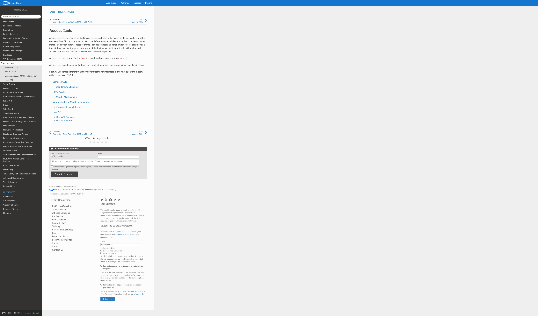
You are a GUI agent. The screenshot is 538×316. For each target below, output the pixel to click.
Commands (8, 197)
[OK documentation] (98, 142)
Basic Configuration (11, 47)
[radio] (54, 156)
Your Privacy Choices (62, 189)
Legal (115, 189)
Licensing (7, 213)
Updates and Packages (13, 51)
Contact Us (57, 250)
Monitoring (8, 170)
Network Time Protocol (13, 130)
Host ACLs (9, 80)
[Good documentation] (102, 142)
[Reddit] (110, 200)
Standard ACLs (11, 68)
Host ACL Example (65, 117)
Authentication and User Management (19, 155)
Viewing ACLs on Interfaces (69, 107)
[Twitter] (101, 200)
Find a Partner (59, 220)
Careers (56, 246)
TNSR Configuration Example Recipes (19, 174)
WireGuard (8, 109)
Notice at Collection (104, 189)
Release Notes (9, 186)
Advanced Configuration (13, 178)
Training (148, 3)
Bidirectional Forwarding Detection (18, 142)
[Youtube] (106, 200)
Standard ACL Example (67, 87)
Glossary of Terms (10, 205)
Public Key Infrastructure (14, 138)
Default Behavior (10, 34)
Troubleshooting (10, 182)
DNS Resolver (9, 126)
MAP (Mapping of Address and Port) (18, 117)
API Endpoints (9, 201)
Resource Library (60, 236)
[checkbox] (74, 156)
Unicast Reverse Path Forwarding (17, 146)
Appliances (111, 3)
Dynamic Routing (10, 88)
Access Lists (8, 63)
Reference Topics (10, 209)
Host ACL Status (64, 120)
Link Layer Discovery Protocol (16, 134)
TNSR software (66, 12)
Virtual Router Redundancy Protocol (18, 97)
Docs (52, 12)
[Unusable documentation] (90, 142)
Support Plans (59, 223)
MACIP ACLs (10, 72)
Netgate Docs (14, 3)
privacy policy (139, 294)
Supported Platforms (12, 26)
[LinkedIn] (115, 200)
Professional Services (62, 230)
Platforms (124, 3)
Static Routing (9, 84)
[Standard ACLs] (146, 20)
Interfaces (7, 55)
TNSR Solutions (60, 209)
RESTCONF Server (11, 166)
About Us (56, 243)
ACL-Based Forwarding (13, 92)
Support (137, 3)
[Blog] (119, 200)
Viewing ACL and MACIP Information (21, 76)
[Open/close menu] (1, 63)
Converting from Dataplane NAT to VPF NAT (72, 22)
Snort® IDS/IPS (10, 151)
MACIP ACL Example (66, 97)
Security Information (62, 240)
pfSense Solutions (61, 213)
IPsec (5, 105)
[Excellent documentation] (106, 142)
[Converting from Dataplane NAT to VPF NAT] (50, 20)
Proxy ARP (7, 101)
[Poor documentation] (94, 142)
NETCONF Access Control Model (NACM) (17, 160)
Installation (8, 30)
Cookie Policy (89, 189)
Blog (54, 233)
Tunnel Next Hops (11, 113)
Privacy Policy (77, 189)
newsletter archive (125, 234)
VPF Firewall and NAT (12, 59)
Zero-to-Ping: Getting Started (15, 38)
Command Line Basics (12, 42)
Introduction (8, 22)
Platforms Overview (62, 206)
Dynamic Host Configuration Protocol (19, 122)
